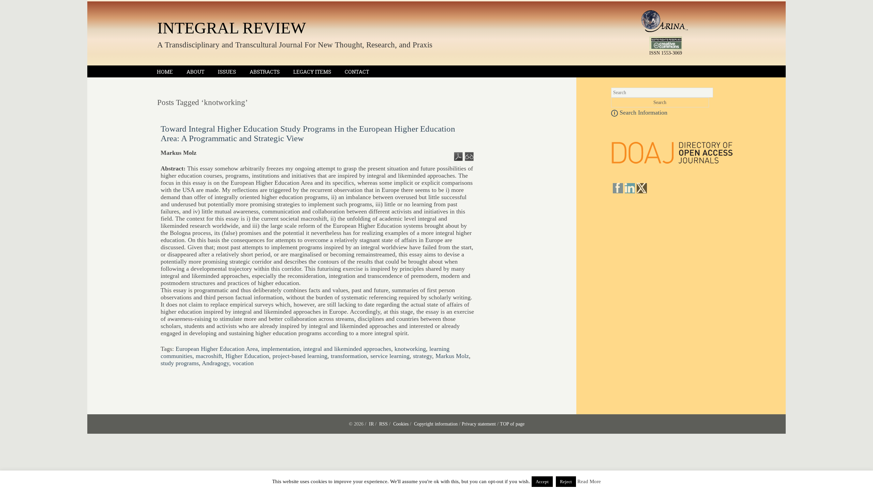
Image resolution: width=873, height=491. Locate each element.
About (195, 71)
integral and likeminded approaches (347, 348)
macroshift (209, 356)
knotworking (410, 348)
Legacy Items (312, 71)
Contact (357, 71)
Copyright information (436, 424)
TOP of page (512, 424)
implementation (280, 348)
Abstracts (265, 71)
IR (371, 424)
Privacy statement (479, 424)
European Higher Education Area (217, 348)
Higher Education (247, 356)
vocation (243, 363)
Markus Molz (452, 356)
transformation (349, 356)
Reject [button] (566, 481)
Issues (227, 71)
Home (165, 71)
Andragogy (215, 363)
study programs (180, 363)
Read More (589, 481)
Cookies (401, 424)
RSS (383, 424)
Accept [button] (542, 481)
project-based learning (299, 356)
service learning (390, 356)
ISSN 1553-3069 (665, 53)
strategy (422, 356)
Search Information (640, 112)
